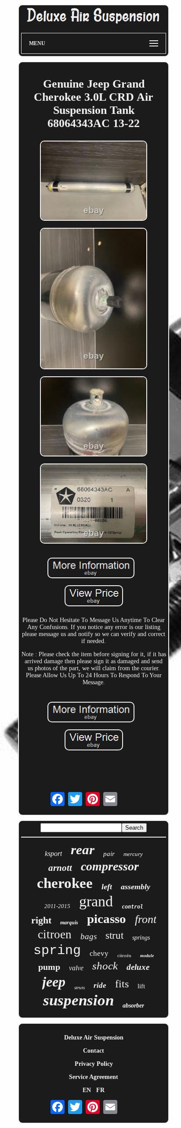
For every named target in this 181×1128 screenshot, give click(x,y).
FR (100, 1090)
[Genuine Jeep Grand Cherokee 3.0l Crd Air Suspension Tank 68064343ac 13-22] (93, 181)
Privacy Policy (94, 1064)
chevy (99, 953)
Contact (93, 1050)
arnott (60, 868)
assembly (135, 886)
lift (141, 986)
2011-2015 (57, 906)
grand (96, 901)
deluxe (138, 967)
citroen (55, 934)
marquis (69, 922)
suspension (78, 1000)
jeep (53, 982)
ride (100, 985)
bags (88, 936)
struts (79, 987)
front (145, 919)
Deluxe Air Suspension (93, 1037)
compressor (110, 866)
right (41, 920)
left (106, 886)
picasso (106, 919)
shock (105, 966)
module (147, 955)
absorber (133, 1005)
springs (141, 937)
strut (114, 935)
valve (76, 968)
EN (87, 1090)
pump (49, 967)
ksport (53, 853)
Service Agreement (93, 1077)
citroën (124, 955)
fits (122, 984)
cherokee (65, 883)
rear (82, 849)
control (132, 907)
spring (57, 950)
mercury (133, 854)
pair (109, 853)
